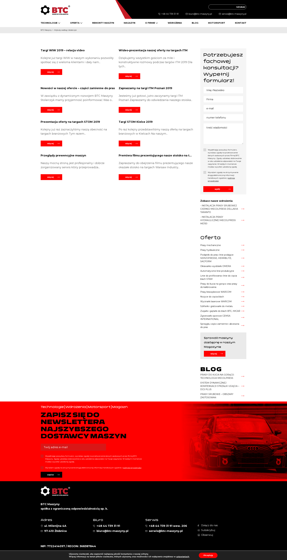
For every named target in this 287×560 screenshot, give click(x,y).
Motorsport (216, 23)
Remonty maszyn (103, 23)
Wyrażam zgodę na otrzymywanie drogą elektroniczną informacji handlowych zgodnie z (223, 176)
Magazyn (129, 23)
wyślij (217, 189)
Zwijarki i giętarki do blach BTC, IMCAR (220, 311)
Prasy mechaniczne (210, 245)
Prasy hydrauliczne (210, 250)
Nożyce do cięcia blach (212, 296)
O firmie (150, 23)
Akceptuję (208, 555)
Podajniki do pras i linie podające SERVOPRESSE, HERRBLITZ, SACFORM (216, 258)
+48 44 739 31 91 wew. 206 (168, 526)
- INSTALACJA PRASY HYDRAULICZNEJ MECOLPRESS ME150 (218, 220)
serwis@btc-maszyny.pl (234, 14)
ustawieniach (182, 556)
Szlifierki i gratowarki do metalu (216, 306)
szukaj (240, 7)
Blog (195, 23)
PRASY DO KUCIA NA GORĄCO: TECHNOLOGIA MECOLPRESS (217, 376)
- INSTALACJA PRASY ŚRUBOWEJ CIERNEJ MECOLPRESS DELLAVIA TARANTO (219, 209)
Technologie (49, 23)
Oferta (75, 23)
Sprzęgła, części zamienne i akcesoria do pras (219, 326)
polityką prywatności (132, 468)
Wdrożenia (175, 23)
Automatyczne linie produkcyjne (217, 271)
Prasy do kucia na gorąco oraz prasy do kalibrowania (218, 285)
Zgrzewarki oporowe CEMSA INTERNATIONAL (215, 317)
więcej (50, 72)
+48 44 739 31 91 (170, 14)
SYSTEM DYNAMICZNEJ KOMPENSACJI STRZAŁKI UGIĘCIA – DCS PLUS (219, 386)
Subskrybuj (208, 530)
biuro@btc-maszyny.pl (200, 14)
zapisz (50, 475)
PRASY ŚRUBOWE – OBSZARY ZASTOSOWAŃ (216, 396)
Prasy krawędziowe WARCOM (215, 292)
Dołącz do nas (209, 525)
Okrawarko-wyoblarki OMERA (215, 266)
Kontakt (240, 23)
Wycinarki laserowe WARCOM (216, 301)
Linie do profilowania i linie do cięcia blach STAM (218, 277)
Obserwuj (207, 535)
